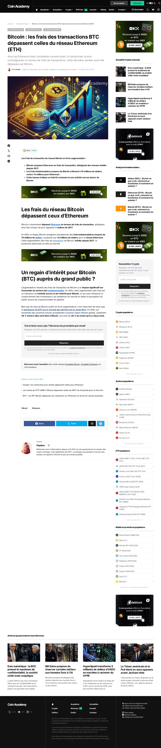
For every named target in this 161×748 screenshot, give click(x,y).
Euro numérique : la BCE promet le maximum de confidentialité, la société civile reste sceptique (140, 72)
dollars (38, 237)
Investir (93, 708)
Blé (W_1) (123, 582)
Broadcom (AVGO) (126, 422)
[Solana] (121, 180)
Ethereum (55, 224)
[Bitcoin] (121, 208)
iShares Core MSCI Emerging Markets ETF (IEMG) (134, 500)
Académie (75, 704)
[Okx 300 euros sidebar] (134, 36)
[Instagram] (158, 9)
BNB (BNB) (123, 332)
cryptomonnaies (56, 290)
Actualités (94, 704)
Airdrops (76, 708)
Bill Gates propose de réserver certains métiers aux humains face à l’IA (140, 87)
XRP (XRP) (123, 337)
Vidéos (55, 712)
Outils (73, 712)
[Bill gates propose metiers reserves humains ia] (121, 87)
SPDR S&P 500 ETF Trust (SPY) (132, 466)
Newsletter (139, 9)
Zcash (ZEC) (124, 363)
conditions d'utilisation (77, 348)
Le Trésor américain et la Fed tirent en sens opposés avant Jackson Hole (140, 117)
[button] (151, 3)
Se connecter (119, 3)
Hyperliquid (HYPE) (127, 353)
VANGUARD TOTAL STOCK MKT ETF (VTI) (134, 459)
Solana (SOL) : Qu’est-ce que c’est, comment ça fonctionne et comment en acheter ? (140, 182)
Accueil (10, 24)
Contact (93, 712)
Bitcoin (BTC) (124, 322)
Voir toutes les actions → (134, 443)
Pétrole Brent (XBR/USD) (129, 535)
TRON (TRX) (124, 348)
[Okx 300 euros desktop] (64, 192)
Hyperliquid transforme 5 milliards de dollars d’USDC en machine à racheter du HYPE (140, 102)
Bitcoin (29, 180)
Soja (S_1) (123, 576)
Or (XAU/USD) (125, 551)
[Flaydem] (26, 448)
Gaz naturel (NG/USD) (128, 556)
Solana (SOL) (124, 342)
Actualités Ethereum (52, 29)
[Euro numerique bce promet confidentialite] (121, 72)
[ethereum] (121, 194)
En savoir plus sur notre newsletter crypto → (64, 353)
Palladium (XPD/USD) (128, 561)
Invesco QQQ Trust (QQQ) (130, 476)
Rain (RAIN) (124, 368)
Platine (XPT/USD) (126, 566)
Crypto (55, 708)
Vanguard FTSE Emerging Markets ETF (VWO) (135, 508)
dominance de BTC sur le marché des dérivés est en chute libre (55, 309)
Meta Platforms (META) (128, 427)
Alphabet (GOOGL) (127, 399)
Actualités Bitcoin (16, 29)
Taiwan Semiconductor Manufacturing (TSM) (134, 416)
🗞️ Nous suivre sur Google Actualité (134, 703)
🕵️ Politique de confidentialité (132, 717)
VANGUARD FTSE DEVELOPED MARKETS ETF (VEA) (131, 493)
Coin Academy (18, 6)
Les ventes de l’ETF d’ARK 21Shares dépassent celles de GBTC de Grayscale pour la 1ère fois (63, 390)
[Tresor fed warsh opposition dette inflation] (121, 117)
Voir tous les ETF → (134, 520)
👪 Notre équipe (127, 712)
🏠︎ (53, 704)
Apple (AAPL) (124, 394)
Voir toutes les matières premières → (134, 587)
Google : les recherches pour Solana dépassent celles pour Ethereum (53, 385)
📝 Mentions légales (129, 715)
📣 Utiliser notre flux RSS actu (132, 706)
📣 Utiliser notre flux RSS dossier (133, 708)
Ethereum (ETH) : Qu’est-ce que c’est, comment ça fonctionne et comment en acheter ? (140, 196)
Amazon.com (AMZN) (128, 410)
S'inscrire (137, 3)
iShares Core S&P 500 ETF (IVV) (132, 471)
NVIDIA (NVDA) (125, 389)
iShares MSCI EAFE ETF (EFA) (131, 482)
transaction (58, 240)
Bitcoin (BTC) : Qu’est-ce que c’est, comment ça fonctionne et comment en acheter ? (140, 211)
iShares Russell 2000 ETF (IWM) (132, 514)
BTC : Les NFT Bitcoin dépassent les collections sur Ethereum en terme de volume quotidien (63, 396)
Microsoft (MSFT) (126, 405)
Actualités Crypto (22, 24)
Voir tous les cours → (134, 374)
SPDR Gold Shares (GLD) (129, 487)
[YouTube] (153, 9)
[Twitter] (148, 9)
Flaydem (40, 445)
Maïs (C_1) (123, 540)
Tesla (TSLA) (124, 433)
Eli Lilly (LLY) (124, 438)
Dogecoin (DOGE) (126, 358)
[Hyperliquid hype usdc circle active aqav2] (121, 102)
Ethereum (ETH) (125, 327)
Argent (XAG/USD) (126, 571)
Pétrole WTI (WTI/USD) (128, 545)
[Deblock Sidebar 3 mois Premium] (134, 144)
